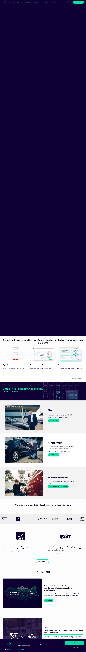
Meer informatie (53, 420)
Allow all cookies (75, 642)
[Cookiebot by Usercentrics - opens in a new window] (9, 649)
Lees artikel (49, 600)
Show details (21, 649)
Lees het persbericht (8, 179)
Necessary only (74, 647)
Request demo (78, 2)
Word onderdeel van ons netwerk (58, 486)
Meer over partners (42, 561)
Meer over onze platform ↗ (77, 378)
